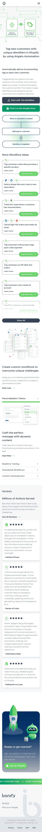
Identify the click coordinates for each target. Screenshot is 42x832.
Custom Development (13, 476)
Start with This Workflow (22, 100)
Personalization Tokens (14, 398)
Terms (19, 828)
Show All (21, 320)
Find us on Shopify (10, 807)
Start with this (29, 174)
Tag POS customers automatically (19, 305)
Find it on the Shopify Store (23, 108)
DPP (27, 828)
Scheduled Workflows (13, 470)
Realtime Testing (10, 464)
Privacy (11, 828)
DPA (34, 828)
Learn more (8, 171)
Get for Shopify (17, 766)
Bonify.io (5, 803)
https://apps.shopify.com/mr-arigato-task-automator (21, 782)
